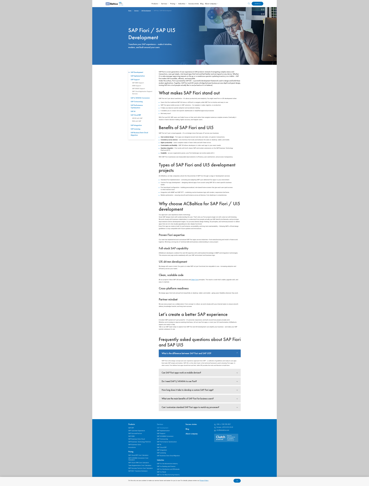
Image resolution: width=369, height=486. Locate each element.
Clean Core (194, 279)
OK (237, 480)
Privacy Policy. (204, 480)
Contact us (257, 3)
